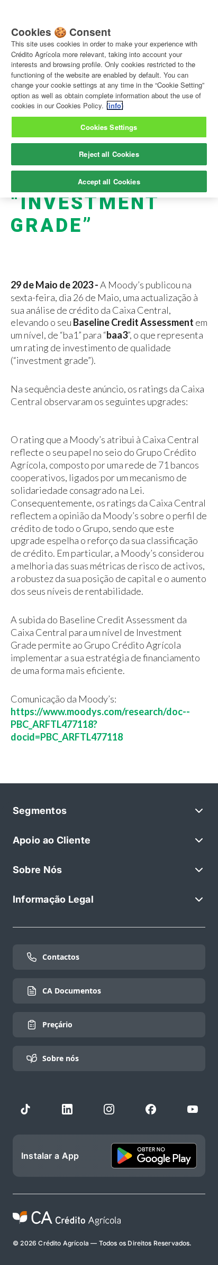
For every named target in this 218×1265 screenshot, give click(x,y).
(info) (114, 105)
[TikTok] (25, 1109)
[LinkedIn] (67, 1109)
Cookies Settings (108, 127)
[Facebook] (151, 1109)
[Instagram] (109, 1109)
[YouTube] (192, 1109)
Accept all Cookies (109, 181)
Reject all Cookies (109, 154)
